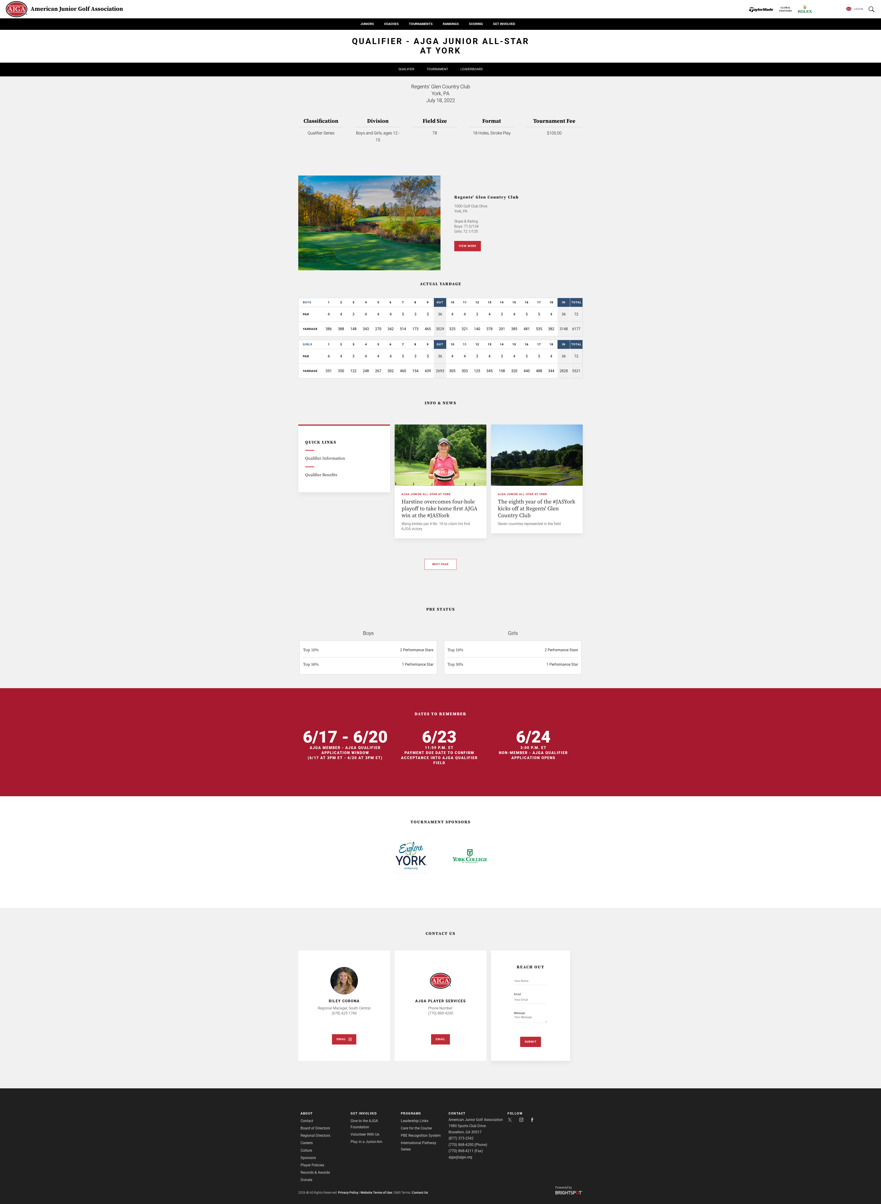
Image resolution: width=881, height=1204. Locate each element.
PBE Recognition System (421, 1135)
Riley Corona (344, 1001)
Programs (411, 1113)
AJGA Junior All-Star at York (426, 494)
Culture (306, 1150)
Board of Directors (315, 1128)
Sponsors (308, 1158)
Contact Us (420, 1192)
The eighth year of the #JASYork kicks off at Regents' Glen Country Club (536, 508)
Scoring (476, 24)
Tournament (437, 69)
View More (467, 246)
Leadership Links (414, 1121)
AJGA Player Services (440, 1001)
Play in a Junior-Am (366, 1142)
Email (341, 1039)
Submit (530, 1041)
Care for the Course (416, 1128)
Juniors (367, 24)
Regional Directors (315, 1135)
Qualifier (406, 69)
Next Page (440, 564)
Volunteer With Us (365, 1134)
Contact (307, 1121)
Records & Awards (315, 1172)
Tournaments (421, 24)
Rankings (451, 24)
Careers (307, 1143)
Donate (306, 1180)
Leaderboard (471, 69)
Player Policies (312, 1165)
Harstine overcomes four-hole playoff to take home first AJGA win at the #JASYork (439, 508)
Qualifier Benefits (321, 475)
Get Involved (504, 24)
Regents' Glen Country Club (486, 197)
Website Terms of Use (376, 1192)
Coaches (391, 24)
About (307, 1113)
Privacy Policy (348, 1192)
